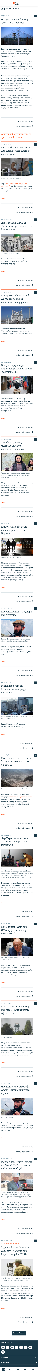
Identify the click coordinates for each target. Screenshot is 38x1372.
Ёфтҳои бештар (19, 1333)
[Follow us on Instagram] (16, 1347)
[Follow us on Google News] (3, 1347)
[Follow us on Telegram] (25, 1347)
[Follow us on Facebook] (7, 1347)
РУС (25, 1369)
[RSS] (30, 1347)
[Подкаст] (3, 1352)
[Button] (25, 121)
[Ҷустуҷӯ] (33, 1369)
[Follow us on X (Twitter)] (21, 1347)
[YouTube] (18, 1369)
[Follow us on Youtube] (12, 1347)
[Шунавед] (10, 1369)
